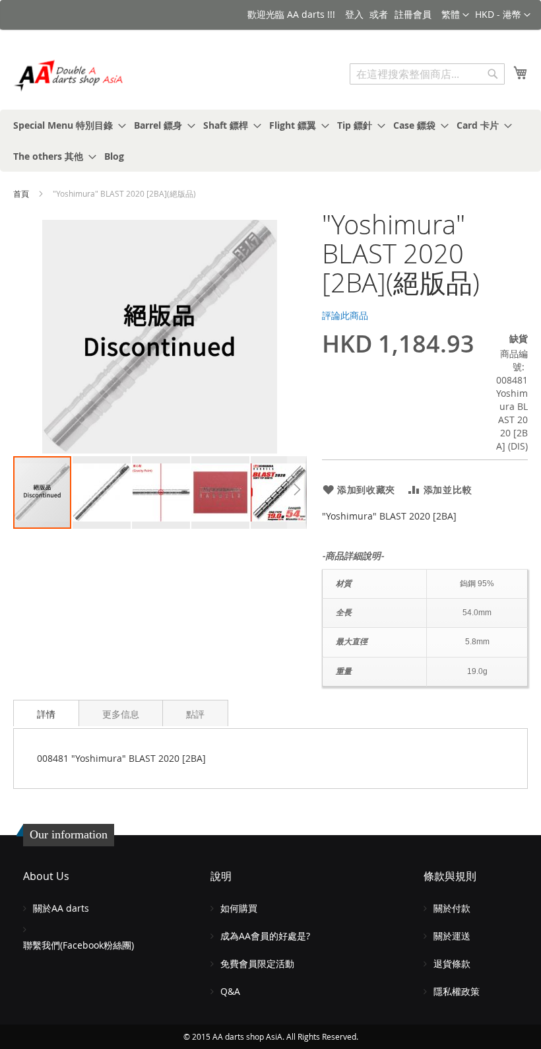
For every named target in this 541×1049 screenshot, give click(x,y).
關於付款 (451, 908)
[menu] (270, 141)
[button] (502, 15)
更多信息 (120, 714)
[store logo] (69, 75)
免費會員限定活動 (257, 963)
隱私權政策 (456, 991)
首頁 (21, 193)
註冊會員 (413, 14)
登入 (354, 14)
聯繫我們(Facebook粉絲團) (78, 945)
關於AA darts (61, 908)
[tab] (46, 713)
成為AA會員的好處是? (265, 936)
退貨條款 (451, 963)
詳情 (46, 714)
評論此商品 (345, 315)
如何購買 (238, 908)
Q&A (230, 991)
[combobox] (427, 74)
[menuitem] (65, 125)
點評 (195, 714)
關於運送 (451, 936)
